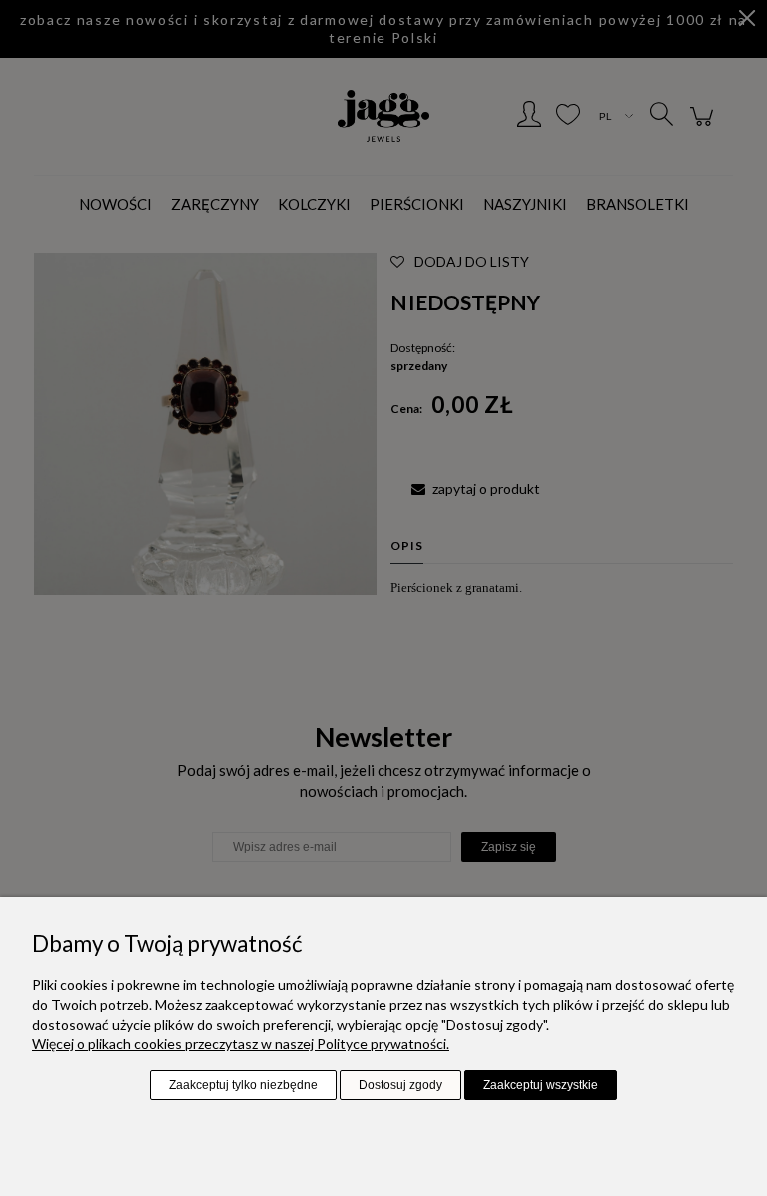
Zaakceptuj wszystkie (540, 1085)
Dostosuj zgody (400, 1085)
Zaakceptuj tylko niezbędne (243, 1085)
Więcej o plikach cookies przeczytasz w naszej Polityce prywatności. (240, 1043)
